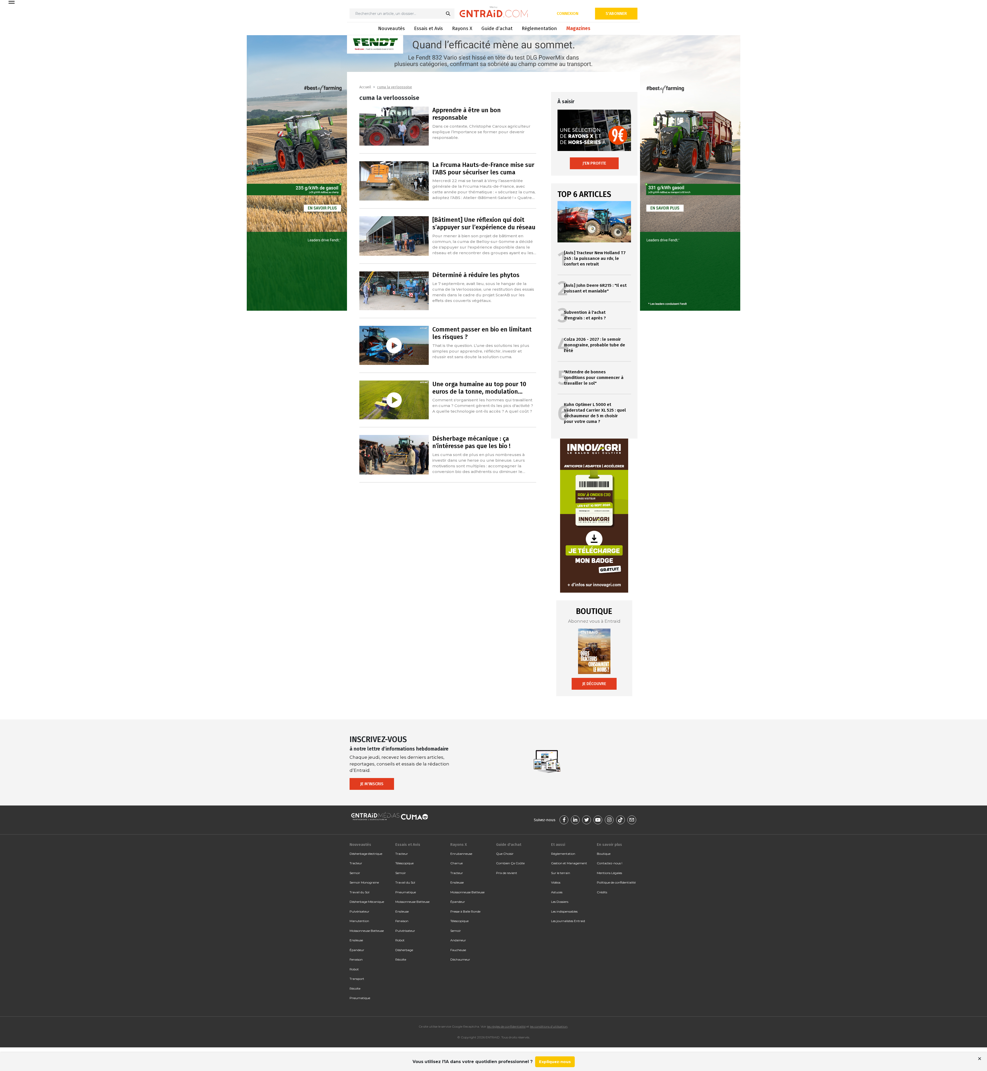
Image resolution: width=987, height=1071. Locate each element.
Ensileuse (356, 940)
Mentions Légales (609, 873)
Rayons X (462, 28)
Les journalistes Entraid (568, 921)
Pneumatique (360, 998)
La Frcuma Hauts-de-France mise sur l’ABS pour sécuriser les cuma (483, 168)
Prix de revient (506, 873)
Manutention (359, 921)
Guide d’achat (497, 28)
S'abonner (616, 13)
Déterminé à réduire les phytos (475, 275)
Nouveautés (391, 28)
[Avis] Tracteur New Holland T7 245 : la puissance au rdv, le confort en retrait (595, 258)
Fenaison (356, 959)
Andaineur (458, 940)
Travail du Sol (359, 892)
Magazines (578, 28)
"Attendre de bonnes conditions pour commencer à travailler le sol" (594, 377)
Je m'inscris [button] (371, 783)
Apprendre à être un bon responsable (466, 114)
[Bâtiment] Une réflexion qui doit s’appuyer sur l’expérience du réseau (483, 223)
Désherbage (404, 950)
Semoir (355, 873)
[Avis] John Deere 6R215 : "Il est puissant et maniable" (595, 288)
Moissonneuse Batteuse (367, 931)
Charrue (456, 863)
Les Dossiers (559, 902)
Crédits (602, 892)
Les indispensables (564, 911)
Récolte (355, 988)
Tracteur (356, 863)
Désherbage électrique (366, 854)
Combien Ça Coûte (510, 863)
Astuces (556, 892)
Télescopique (404, 863)
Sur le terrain (560, 873)
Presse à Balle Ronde (465, 911)
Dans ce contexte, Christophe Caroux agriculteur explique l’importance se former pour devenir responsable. (481, 132)
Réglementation (539, 28)
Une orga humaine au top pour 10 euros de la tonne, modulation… (479, 388)
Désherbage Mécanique (367, 902)
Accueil (365, 87)
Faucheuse (458, 950)
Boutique (603, 854)
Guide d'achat (508, 844)
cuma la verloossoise (394, 87)
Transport (357, 979)
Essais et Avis (428, 28)
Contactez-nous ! (609, 863)
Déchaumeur (460, 959)
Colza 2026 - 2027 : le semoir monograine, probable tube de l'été (594, 345)
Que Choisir (505, 854)
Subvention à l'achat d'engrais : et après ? (585, 315)
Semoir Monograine (364, 882)
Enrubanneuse (461, 854)
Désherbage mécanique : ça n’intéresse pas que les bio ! (471, 442)
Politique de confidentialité (616, 882)
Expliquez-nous (555, 1061)
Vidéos (555, 882)
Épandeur (357, 950)
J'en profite (594, 163)
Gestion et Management (569, 863)
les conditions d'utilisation (549, 1026)
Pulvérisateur (359, 911)
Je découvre (594, 683)
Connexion (567, 13)
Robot (354, 969)
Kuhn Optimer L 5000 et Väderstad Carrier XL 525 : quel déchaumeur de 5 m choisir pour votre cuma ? (595, 413)
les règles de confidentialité (506, 1026)
